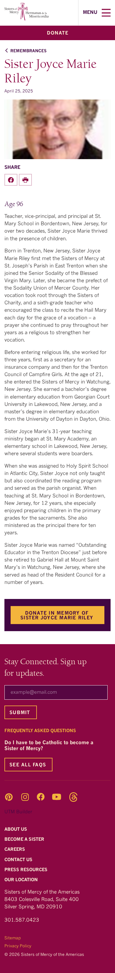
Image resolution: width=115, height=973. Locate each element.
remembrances (28, 51)
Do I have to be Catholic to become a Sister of (48, 745)
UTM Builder (18, 812)
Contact (19, 860)
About (16, 829)
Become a (24, 840)
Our (21, 880)
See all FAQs (27, 765)
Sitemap (12, 938)
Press (26, 870)
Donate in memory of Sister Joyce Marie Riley (56, 616)
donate (57, 33)
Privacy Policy (17, 946)
